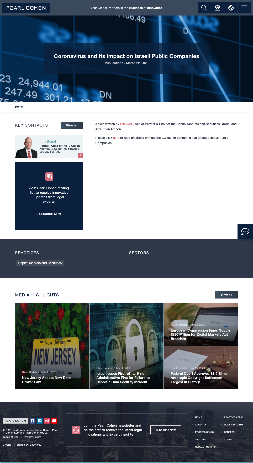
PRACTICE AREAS (233, 417)
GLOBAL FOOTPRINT (206, 447)
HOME (198, 417)
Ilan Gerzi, (127, 124)
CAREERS (229, 432)
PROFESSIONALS (204, 432)
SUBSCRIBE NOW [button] (49, 213)
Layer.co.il (36, 444)
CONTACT (229, 439)
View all (71, 125)
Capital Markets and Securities (40, 263)
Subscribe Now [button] (166, 429)
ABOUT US (201, 425)
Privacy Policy (32, 436)
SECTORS (200, 439)
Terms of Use (10, 436)
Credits (7, 444)
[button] (245, 231)
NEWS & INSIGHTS (234, 425)
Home (19, 106)
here (116, 138)
